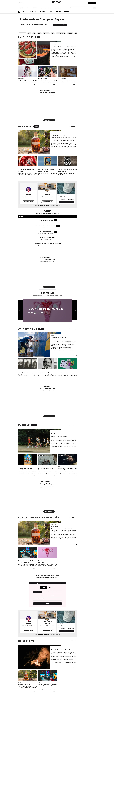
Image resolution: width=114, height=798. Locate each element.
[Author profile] (59, 196)
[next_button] (75, 310)
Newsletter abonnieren (60, 25)
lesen (29, 33)
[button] (19, 12)
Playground (48, 173)
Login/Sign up (92, 3)
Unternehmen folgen (28, 201)
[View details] (47, 53)
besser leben (46, 33)
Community (43, 8)
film (34, 33)
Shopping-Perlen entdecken (66, 202)
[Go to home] (56, 2)
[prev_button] (20, 310)
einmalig (43, 587)
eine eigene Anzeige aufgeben (44, 205)
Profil (61, 205)
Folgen (36, 126)
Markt (49, 8)
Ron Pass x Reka (57, 8)
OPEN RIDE (28, 192)
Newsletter (35, 8)
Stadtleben (20, 8)
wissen (39, 33)
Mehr (74, 64)
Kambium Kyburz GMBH (47, 192)
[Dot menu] (74, 195)
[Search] (94, 8)
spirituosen (70, 33)
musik (53, 33)
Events (27, 8)
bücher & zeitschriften (61, 33)
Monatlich (51, 587)
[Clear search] (92, 8)
